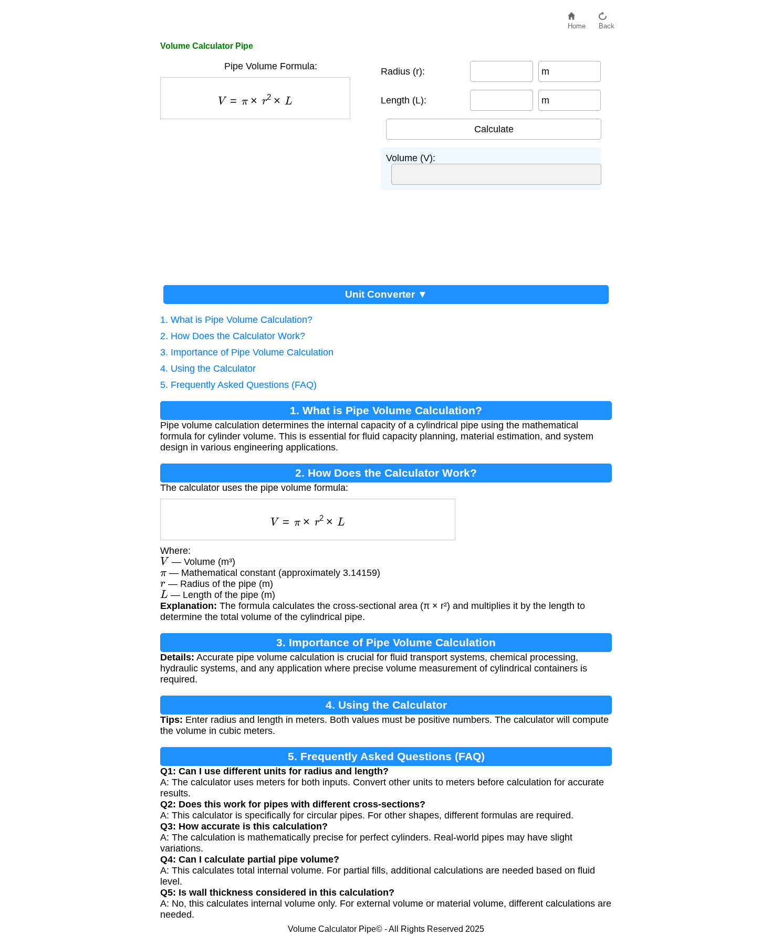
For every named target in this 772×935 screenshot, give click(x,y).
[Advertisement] (265, 197)
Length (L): (403, 100)
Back (606, 23)
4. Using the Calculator (208, 368)
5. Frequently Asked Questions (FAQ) (238, 385)
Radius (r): (403, 71)
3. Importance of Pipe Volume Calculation (246, 352)
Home (577, 23)
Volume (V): (410, 158)
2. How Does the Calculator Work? (232, 336)
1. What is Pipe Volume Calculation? (236, 319)
